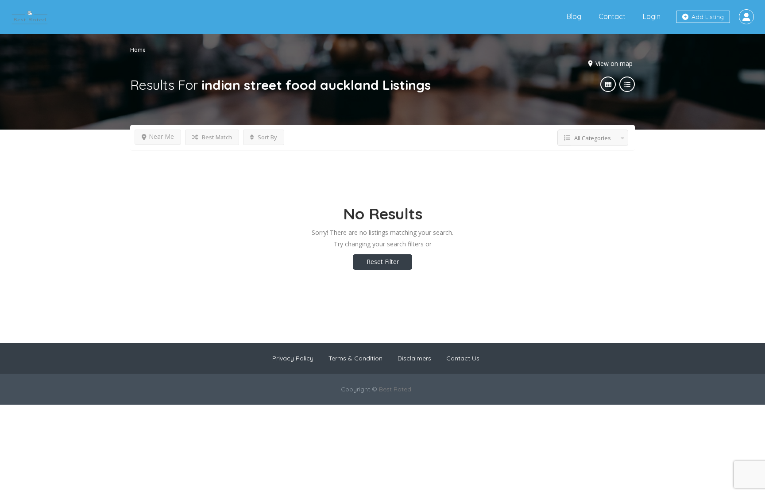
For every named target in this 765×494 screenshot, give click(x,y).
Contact (612, 16)
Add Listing (707, 17)
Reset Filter (383, 261)
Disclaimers (414, 358)
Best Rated (395, 389)
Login (652, 16)
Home (138, 50)
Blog (574, 16)
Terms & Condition (355, 358)
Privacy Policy (292, 358)
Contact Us (462, 358)
